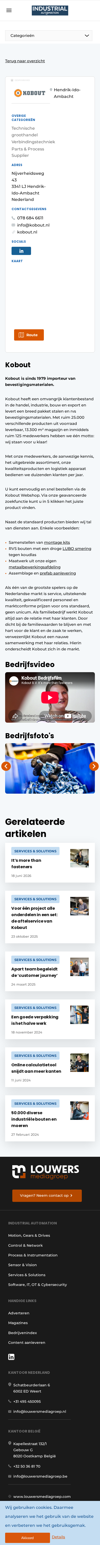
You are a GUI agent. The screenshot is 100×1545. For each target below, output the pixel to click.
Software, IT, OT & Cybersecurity (37, 1284)
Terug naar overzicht (25, 60)
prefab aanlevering (58, 573)
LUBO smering (77, 548)
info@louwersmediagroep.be (40, 1476)
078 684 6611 (30, 218)
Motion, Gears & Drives (29, 1235)
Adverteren (18, 1313)
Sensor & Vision (22, 1265)
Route (32, 335)
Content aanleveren (26, 1342)
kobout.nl (27, 232)
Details (58, 1536)
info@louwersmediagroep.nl (39, 1411)
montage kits (57, 542)
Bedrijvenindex (22, 1333)
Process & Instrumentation (33, 1255)
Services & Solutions (26, 1275)
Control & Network (25, 1245)
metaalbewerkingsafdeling (35, 567)
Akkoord (27, 1538)
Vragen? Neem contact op (44, 1195)
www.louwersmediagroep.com (42, 1496)
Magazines (18, 1323)
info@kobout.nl (33, 225)
